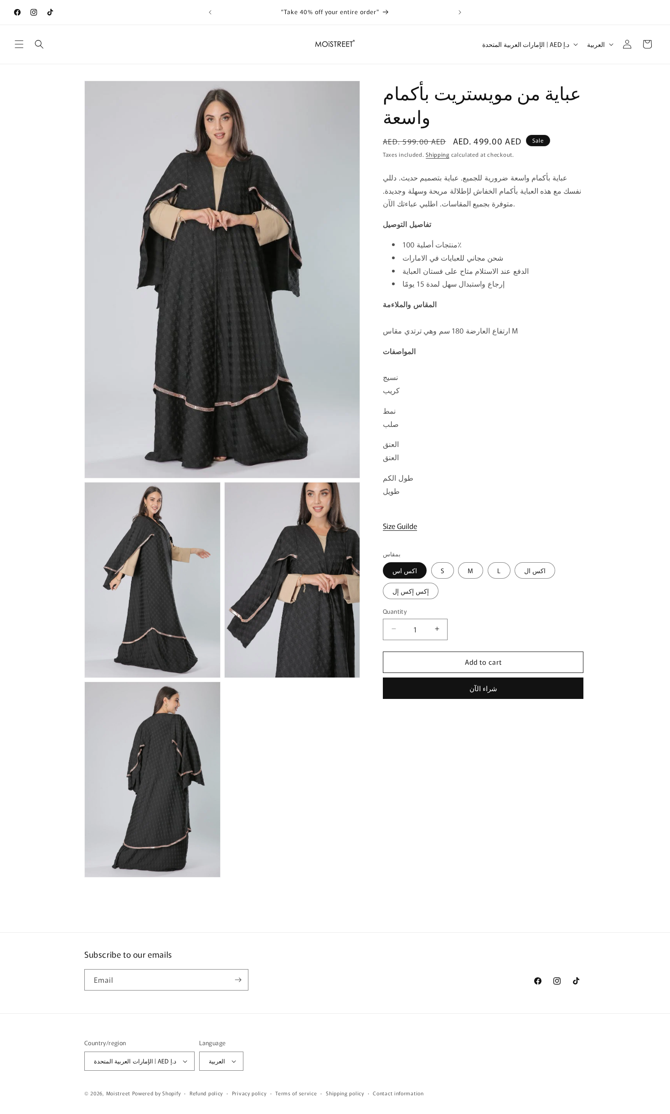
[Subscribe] (238, 980)
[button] (19, 44)
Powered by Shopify (156, 1093)
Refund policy (206, 1093)
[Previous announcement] (210, 12)
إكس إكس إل (410, 590)
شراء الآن (483, 688)
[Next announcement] (460, 12)
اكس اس (404, 570)
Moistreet (118, 1093)
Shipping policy (345, 1093)
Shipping (437, 154)
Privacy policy (249, 1093)
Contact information (398, 1093)
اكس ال (535, 570)
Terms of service (296, 1093)
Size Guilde (400, 525)
